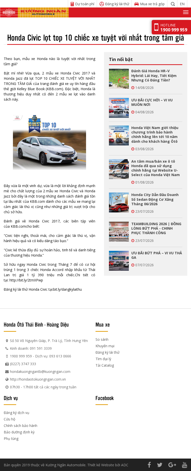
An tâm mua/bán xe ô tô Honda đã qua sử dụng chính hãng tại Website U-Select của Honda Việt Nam (155, 168)
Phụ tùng (11, 438)
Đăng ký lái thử (107, 352)
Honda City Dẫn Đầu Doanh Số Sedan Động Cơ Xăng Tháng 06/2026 (155, 199)
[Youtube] (184, 465)
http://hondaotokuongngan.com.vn (38, 379)
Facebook (105, 398)
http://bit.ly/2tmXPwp (26, 280)
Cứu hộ (9, 419)
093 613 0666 (60, 356)
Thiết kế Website (100, 465)
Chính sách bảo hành (20, 425)
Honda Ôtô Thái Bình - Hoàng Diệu (36, 324)
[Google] (172, 465)
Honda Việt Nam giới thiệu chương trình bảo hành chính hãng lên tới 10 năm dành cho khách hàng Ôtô (154, 134)
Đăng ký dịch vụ (16, 412)
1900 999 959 (21, 356)
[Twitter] (159, 465)
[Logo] (34, 12)
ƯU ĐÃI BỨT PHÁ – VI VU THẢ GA (156, 255)
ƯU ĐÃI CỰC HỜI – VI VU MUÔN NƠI (152, 102)
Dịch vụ (11, 398)
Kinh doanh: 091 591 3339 (31, 348)
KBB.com (54, 88)
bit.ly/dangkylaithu (67, 289)
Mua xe (103, 324)
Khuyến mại (105, 345)
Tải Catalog (105, 365)
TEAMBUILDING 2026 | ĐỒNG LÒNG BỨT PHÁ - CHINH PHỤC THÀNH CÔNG (156, 228)
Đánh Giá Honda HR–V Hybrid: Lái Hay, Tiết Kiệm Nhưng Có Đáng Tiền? (154, 75)
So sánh (102, 339)
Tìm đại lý (103, 358)
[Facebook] (149, 465)
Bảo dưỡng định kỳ (19, 432)
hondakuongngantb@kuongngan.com (40, 371)
